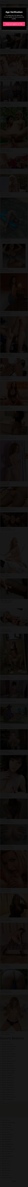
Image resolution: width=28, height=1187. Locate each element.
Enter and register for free (14, 24)
